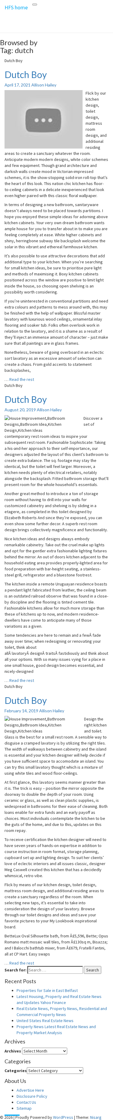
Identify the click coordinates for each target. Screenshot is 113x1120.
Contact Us (26, 1102)
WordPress (63, 1117)
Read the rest (21, 379)
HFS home (16, 7)
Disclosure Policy (32, 1096)
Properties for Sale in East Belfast (47, 990)
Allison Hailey (43, 84)
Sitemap (24, 1108)
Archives (13, 1051)
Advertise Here (30, 1090)
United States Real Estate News (45, 1020)
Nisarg (96, 1117)
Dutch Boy (26, 74)
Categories (16, 1070)
